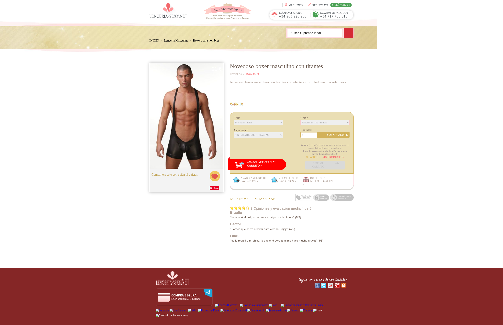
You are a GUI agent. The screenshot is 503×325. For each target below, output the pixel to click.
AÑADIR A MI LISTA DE (253, 180)
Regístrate (331, 5)
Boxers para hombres (206, 40)
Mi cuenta (296, 5)
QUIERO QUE (318, 181)
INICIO (154, 40)
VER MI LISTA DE (288, 180)
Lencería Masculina (176, 40)
